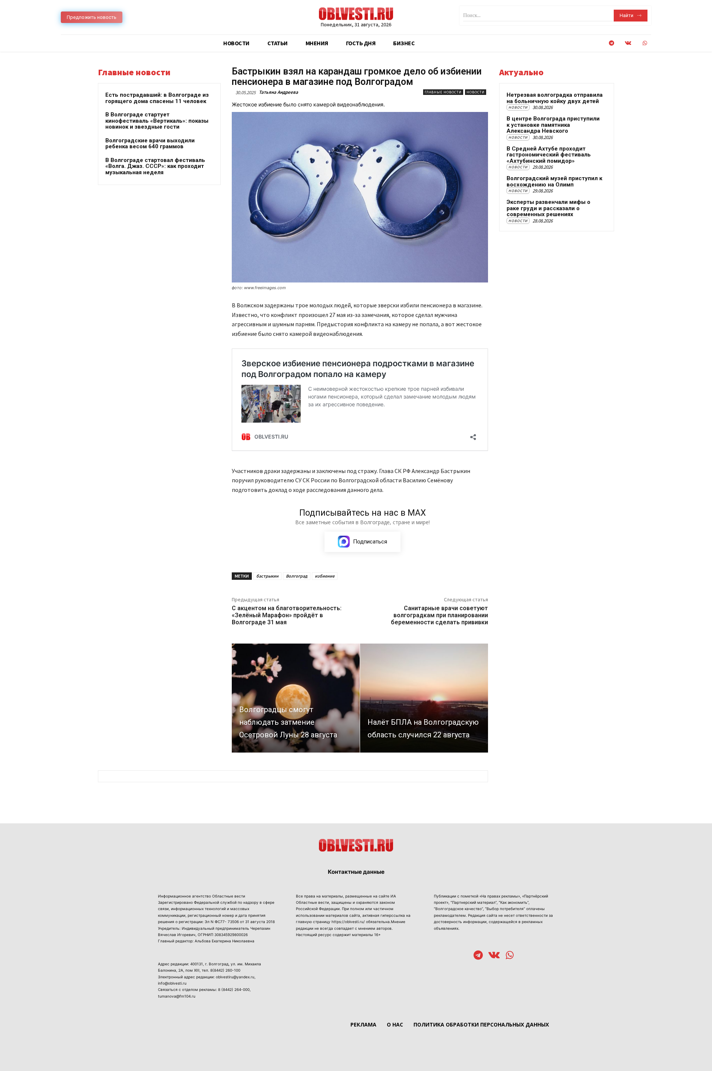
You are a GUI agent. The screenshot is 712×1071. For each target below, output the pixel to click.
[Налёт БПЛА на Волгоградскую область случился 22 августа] (424, 698)
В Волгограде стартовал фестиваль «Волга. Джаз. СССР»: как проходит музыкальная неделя (155, 166)
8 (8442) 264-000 (234, 989)
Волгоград (296, 576)
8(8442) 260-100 (225, 970)
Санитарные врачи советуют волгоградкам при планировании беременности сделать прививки (439, 615)
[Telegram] (611, 43)
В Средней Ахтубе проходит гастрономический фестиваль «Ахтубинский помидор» (549, 154)
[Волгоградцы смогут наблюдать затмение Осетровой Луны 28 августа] (296, 698)
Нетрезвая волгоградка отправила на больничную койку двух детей (555, 98)
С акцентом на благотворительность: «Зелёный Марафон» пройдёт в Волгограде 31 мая (287, 615)
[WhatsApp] (644, 43)
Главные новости (443, 92)
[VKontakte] (628, 43)
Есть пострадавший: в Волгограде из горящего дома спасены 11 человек (157, 98)
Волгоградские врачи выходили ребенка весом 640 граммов (150, 143)
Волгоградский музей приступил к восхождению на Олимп (554, 181)
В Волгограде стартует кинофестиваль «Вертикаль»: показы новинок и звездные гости (156, 120)
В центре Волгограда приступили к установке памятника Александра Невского (553, 124)
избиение (324, 576)
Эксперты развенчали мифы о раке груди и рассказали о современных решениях (548, 208)
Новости (476, 92)
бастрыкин (267, 576)
